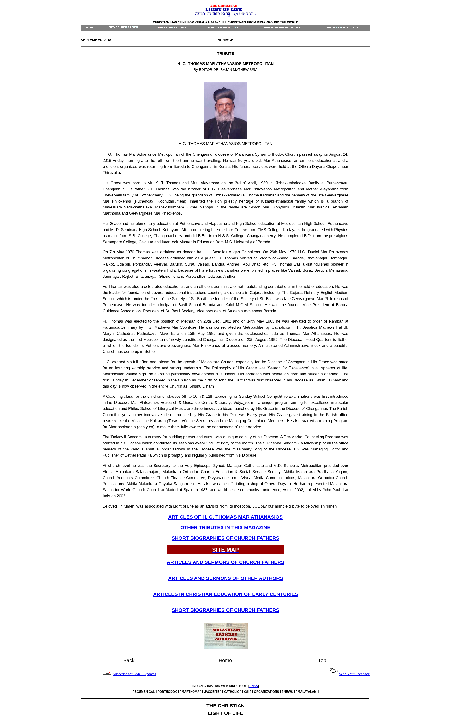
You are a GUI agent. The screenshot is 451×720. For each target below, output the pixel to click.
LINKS (253, 686)
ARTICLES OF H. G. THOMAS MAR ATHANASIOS (225, 517)
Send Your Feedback (354, 674)
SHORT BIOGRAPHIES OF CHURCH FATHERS (225, 538)
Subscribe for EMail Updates (134, 674)
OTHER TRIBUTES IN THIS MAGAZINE (225, 527)
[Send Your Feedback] (107, 674)
